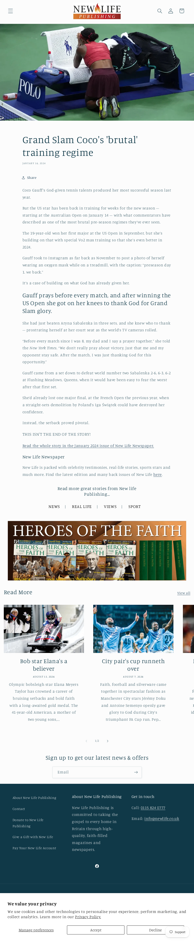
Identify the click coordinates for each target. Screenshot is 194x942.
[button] (10, 10)
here (157, 474)
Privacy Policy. (88, 916)
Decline (155, 930)
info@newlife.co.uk (161, 818)
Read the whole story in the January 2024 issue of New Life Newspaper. (88, 445)
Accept (95, 930)
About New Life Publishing (34, 798)
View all (183, 593)
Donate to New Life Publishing (28, 823)
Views (110, 506)
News (54, 506)
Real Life (82, 506)
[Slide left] (86, 741)
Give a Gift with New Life (33, 837)
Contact (19, 809)
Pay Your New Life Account (34, 848)
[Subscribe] (136, 772)
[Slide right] (107, 741)
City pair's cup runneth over (133, 664)
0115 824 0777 (153, 807)
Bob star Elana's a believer (43, 664)
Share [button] (32, 177)
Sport (134, 506)
